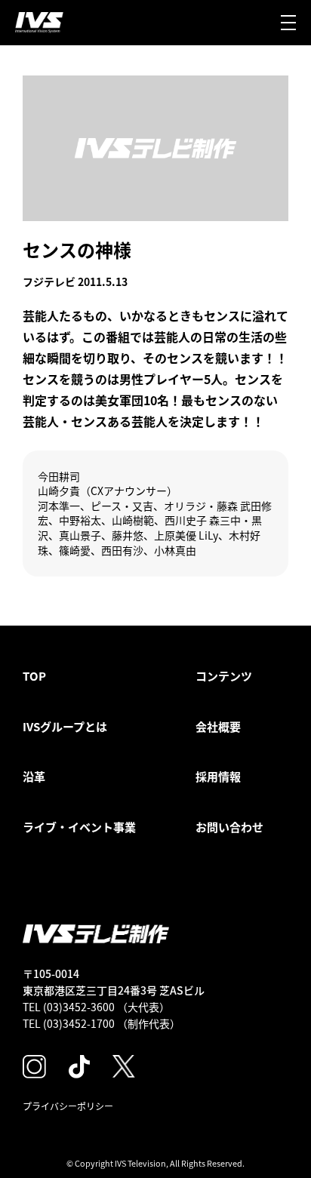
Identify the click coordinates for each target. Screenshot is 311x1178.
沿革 (34, 776)
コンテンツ (224, 676)
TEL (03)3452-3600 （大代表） (96, 1006)
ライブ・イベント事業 (79, 827)
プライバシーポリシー (68, 1106)
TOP (34, 676)
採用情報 (218, 776)
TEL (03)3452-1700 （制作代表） (101, 1023)
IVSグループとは (65, 726)
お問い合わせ (229, 827)
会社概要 (218, 726)
